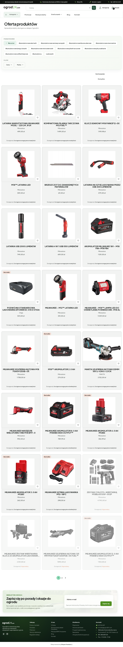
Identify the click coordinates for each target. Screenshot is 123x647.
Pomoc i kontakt (34, 625)
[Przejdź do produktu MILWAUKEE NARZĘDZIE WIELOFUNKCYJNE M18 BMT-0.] (21, 410)
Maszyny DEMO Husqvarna (58, 631)
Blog (52, 634)
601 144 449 (101, 625)
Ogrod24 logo (12, 7)
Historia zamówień (78, 627)
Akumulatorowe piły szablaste (95, 48)
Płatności (32, 630)
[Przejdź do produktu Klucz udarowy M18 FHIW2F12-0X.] (102, 103)
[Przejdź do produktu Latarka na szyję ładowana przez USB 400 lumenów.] (102, 164)
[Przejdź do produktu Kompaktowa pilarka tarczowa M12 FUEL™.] (61, 103)
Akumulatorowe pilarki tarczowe (69, 48)
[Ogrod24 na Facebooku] (3, 634)
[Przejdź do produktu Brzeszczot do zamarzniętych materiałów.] (61, 164)
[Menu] (12, 14)
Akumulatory (37, 54)
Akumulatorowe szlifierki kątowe (16, 54)
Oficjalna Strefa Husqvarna (80, 634)
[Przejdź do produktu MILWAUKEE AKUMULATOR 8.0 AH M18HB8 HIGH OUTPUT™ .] (61, 410)
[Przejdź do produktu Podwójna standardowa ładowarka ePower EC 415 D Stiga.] (21, 287)
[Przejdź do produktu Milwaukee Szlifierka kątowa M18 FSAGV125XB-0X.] (21, 349)
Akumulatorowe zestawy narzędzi (53, 43)
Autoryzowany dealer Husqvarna (57, 628)
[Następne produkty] (65, 578)
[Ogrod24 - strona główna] (8, 623)
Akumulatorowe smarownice (106, 43)
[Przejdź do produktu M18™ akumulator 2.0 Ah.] (61, 349)
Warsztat (11, 43)
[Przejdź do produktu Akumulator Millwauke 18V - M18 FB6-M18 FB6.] (102, 226)
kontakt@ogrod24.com (105, 627)
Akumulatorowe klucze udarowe (80, 43)
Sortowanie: (100, 74)
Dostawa (32, 627)
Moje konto (76, 625)
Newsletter (76, 632)
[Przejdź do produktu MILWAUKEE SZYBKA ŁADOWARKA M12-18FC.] (61, 472)
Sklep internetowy (61, 644)
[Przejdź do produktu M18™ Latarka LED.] (21, 164)
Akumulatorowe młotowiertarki (42, 48)
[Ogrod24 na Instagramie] (7, 634)
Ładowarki (49, 54)
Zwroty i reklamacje (35, 632)
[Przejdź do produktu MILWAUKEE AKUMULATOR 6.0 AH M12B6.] (102, 410)
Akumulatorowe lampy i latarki (16, 48)
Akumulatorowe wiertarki (28, 43)
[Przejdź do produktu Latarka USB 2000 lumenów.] (21, 226)
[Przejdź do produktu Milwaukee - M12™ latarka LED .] (61, 287)
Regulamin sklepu (35, 634)
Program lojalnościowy (79, 630)
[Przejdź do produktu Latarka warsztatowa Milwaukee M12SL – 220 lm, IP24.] (21, 103)
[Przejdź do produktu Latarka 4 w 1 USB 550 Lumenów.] (61, 226)
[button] (94, 8)
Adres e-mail (71, 599)
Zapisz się (106, 603)
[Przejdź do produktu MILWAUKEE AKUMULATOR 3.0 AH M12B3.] (21, 472)
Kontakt (53, 636)
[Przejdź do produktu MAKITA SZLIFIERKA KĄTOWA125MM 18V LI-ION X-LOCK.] (102, 349)
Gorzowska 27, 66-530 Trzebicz (107, 632)
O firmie (53, 625)
